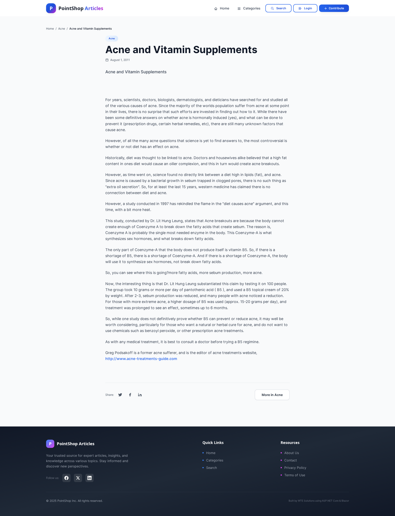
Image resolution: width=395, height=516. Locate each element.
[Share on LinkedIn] (140, 394)
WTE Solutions (306, 500)
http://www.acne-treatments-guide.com (141, 358)
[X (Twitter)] (78, 478)
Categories (251, 8)
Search (281, 8)
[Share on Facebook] (130, 394)
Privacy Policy (295, 468)
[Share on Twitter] (120, 394)
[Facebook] (66, 478)
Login (307, 8)
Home (224, 8)
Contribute (336, 8)
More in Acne (272, 395)
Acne (112, 38)
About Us (291, 453)
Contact (290, 460)
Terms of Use (294, 475)
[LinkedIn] (89, 478)
